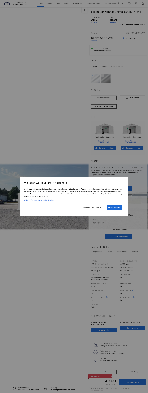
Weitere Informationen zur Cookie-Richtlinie (39, 200)
